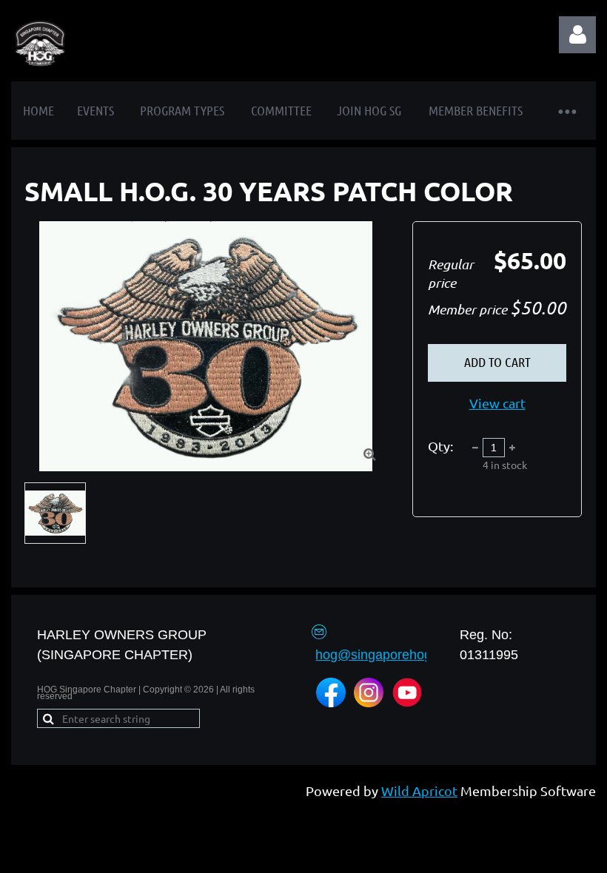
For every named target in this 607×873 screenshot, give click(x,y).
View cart (497, 403)
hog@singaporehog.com (387, 654)
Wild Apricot (419, 790)
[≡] (566, 110)
